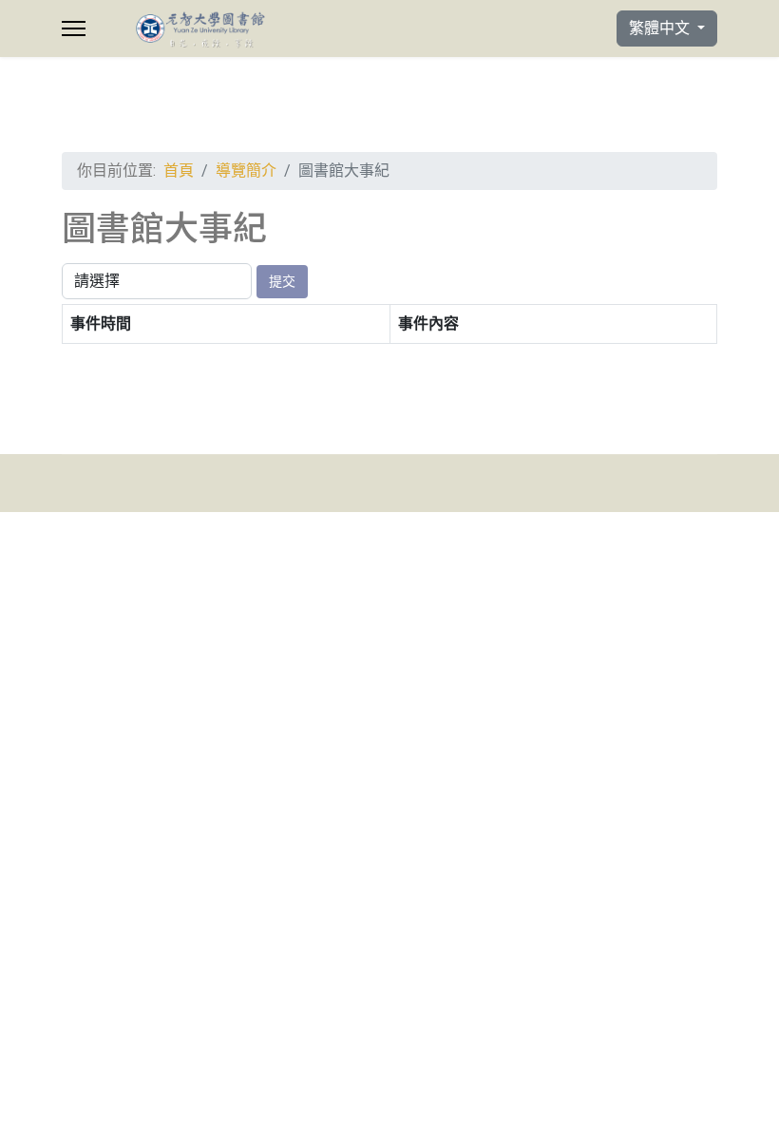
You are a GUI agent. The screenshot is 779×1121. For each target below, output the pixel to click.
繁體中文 (661, 28)
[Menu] (74, 28)
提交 (282, 281)
